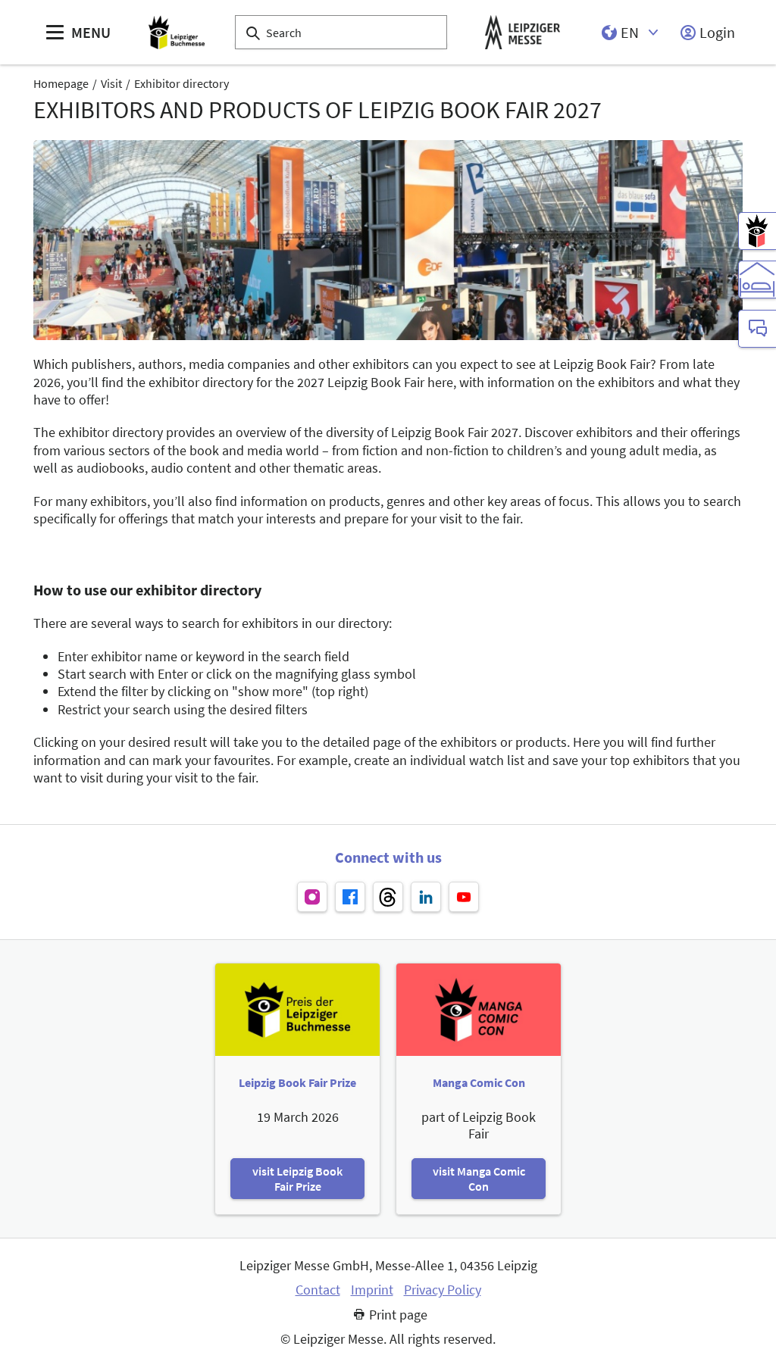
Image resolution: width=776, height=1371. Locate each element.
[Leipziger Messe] (522, 32)
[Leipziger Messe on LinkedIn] (426, 897)
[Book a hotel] (757, 279)
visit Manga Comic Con (479, 1178)
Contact (318, 1290)
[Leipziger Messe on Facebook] (350, 897)
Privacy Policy (442, 1290)
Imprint (372, 1290)
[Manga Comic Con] (757, 231)
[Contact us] (757, 329)
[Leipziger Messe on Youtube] (464, 897)
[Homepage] (176, 32)
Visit (111, 83)
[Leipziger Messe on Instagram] (312, 897)
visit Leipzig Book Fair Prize (297, 1178)
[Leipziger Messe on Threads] (388, 897)
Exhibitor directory (181, 83)
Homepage (61, 83)
